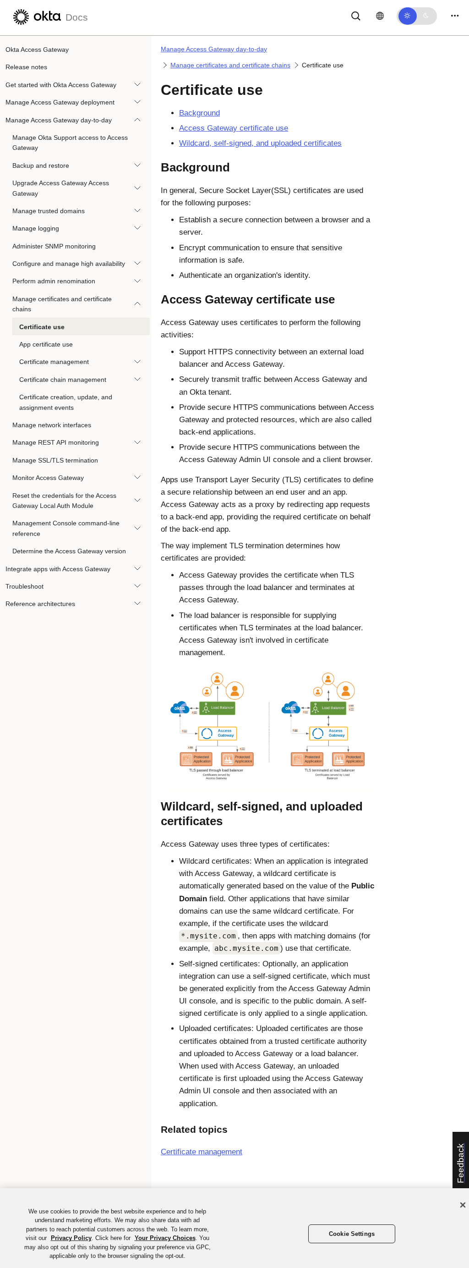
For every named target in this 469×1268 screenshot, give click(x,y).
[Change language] (379, 16)
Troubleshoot (24, 586)
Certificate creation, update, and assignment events (65, 402)
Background (199, 113)
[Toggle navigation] (455, 16)
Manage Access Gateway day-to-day (58, 120)
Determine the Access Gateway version (69, 551)
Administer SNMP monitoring (54, 246)
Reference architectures (40, 603)
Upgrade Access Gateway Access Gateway (60, 188)
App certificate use (46, 344)
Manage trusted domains (48, 211)
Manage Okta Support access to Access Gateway (70, 142)
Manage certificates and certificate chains (62, 304)
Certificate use (42, 327)
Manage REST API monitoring (55, 442)
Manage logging (35, 228)
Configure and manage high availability (68, 263)
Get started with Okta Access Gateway (60, 84)
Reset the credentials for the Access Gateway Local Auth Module (64, 500)
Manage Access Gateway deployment (60, 102)
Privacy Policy (71, 1238)
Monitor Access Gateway (48, 477)
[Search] (356, 15)
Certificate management (54, 361)
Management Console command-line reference (66, 528)
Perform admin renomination (53, 281)
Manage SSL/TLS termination (55, 460)
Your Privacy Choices (165, 1238)
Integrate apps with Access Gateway (57, 569)
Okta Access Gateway (37, 49)
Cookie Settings (352, 1233)
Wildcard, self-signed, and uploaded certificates (260, 143)
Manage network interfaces (51, 425)
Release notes (26, 67)
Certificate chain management (62, 379)
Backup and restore (40, 165)
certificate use (233, 128)
